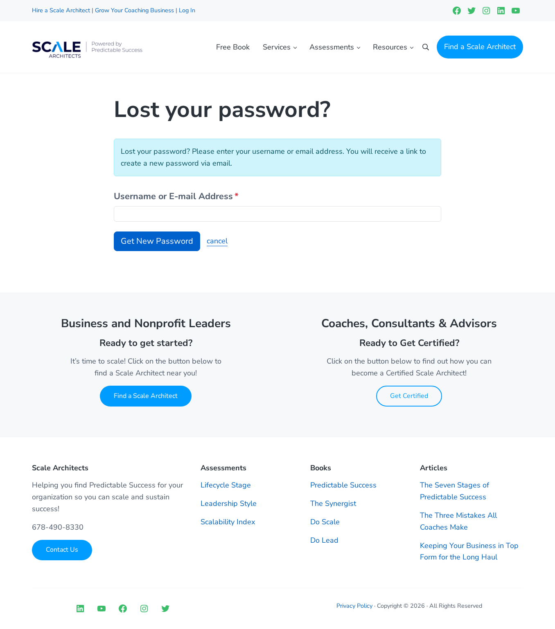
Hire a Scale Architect (62, 10)
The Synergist (333, 503)
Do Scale (325, 522)
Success (363, 485)
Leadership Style (229, 503)
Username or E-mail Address (176, 196)
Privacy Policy (354, 606)
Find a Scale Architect (146, 395)
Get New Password (157, 241)
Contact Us (62, 549)
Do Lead (324, 540)
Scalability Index (228, 522)
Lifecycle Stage (226, 485)
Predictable (330, 485)
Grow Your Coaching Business (134, 10)
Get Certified (409, 395)
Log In (187, 10)
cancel (217, 241)
